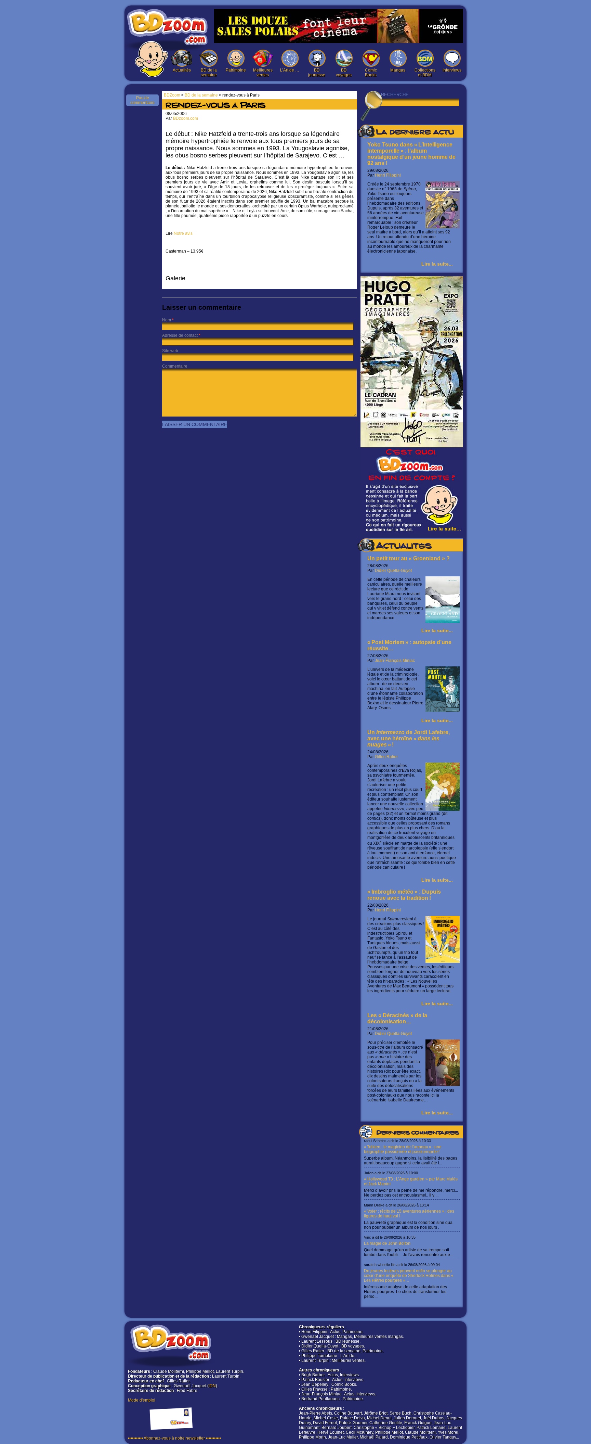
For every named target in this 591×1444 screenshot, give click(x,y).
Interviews (452, 70)
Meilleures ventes (263, 72)
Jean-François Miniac (395, 660)
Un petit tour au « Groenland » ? (408, 558)
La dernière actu (415, 133)
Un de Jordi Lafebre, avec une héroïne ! (408, 738)
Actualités (182, 70)
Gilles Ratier (386, 756)
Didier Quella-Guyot (393, 570)
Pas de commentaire (142, 100)
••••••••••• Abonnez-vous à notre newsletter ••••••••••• (174, 1438)
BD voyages (344, 72)
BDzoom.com (185, 118)
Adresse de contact (180, 335)
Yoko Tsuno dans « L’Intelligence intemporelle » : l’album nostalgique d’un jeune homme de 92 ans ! (411, 154)
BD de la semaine (209, 72)
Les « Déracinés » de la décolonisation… (397, 1018)
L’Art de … (289, 70)
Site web (170, 350)
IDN (212, 1385)
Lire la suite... (437, 264)
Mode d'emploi (141, 1400)
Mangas (397, 70)
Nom (166, 320)
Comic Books (371, 72)
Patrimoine (236, 70)
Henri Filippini (388, 175)
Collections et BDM (425, 72)
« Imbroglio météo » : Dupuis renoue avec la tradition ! (404, 895)
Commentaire (174, 366)
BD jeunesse (316, 72)
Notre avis (183, 233)
